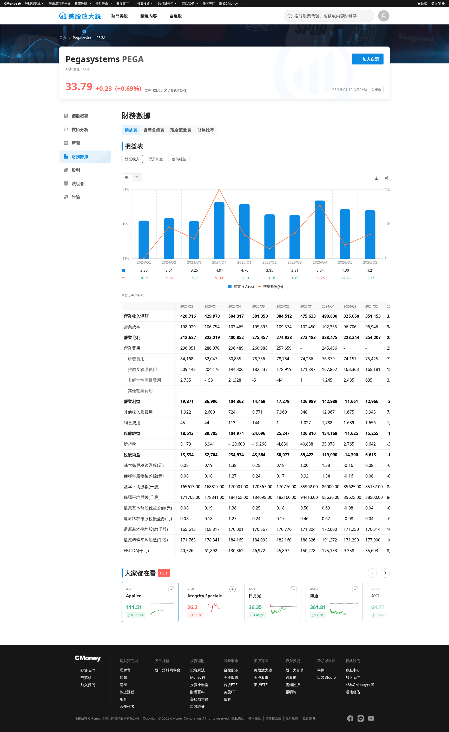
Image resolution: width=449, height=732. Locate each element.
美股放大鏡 (199, 699)
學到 (321, 670)
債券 (227, 699)
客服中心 (353, 670)
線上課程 (127, 692)
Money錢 (197, 677)
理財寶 (125, 670)
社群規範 (292, 718)
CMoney (10, 3)
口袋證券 (197, 706)
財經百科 (197, 692)
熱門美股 (119, 16)
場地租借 (353, 692)
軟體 (123, 677)
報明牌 (291, 692)
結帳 (424, 3)
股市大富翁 (295, 670)
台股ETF (230, 684)
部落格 (86, 677)
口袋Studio (326, 677)
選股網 (291, 677)
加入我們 (88, 685)
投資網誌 (197, 670)
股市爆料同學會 (60, 3)
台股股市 (231, 670)
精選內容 (148, 16)
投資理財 (81, 3)
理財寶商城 (33, 3)
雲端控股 (293, 684)
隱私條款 (238, 718)
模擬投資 (143, 3)
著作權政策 (273, 718)
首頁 (63, 37)
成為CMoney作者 (360, 684)
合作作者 (127, 706)
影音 (123, 699)
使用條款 (254, 718)
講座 (123, 684)
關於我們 (88, 670)
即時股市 (102, 3)
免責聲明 (308, 718)
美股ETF (230, 692)
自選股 (175, 16)
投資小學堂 (199, 684)
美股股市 (231, 677)
